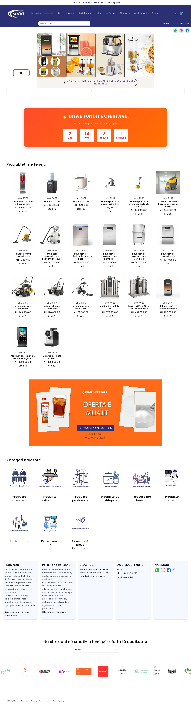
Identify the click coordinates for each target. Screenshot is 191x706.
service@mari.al (125, 577)
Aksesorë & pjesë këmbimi (80, 544)
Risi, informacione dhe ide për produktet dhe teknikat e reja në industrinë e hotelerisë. (94, 572)
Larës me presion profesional (80, 307)
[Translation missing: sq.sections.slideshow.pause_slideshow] (104, 91)
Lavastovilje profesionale (168, 255)
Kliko (21, 72)
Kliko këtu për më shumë (54, 612)
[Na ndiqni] (116, 650)
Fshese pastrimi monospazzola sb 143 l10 (139, 204)
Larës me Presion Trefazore (52, 307)
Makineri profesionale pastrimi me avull (52, 256)
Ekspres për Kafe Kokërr (52, 357)
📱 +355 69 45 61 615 (127, 573)
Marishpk (17, 701)
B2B (187, 23)
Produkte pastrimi (79, 498)
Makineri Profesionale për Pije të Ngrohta (23, 357)
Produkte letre (172, 498)
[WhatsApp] (175, 30)
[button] (36, 13)
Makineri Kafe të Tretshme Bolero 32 (168, 307)
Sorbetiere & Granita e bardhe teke (22, 202)
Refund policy (58, 701)
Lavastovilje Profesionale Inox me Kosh (81, 256)
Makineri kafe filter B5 (110, 307)
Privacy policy (45, 701)
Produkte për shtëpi (111, 498)
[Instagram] (181, 30)
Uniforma (17, 541)
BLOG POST (87, 565)
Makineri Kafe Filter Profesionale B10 (139, 307)
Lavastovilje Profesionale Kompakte (110, 256)
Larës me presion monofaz (23, 307)
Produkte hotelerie (18, 498)
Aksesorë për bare (141, 498)
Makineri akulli (52, 201)
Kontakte (165, 23)
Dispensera (49, 541)
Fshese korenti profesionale (23, 255)
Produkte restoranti (48, 498)
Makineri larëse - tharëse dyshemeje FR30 (168, 204)
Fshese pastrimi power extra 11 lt (110, 202)
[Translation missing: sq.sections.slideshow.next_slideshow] (98, 91)
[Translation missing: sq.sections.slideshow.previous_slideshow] (86, 91)
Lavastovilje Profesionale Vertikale (139, 256)
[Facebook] (187, 30)
